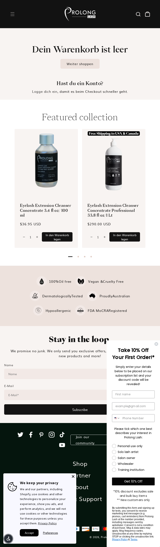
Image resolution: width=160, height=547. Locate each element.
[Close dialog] (156, 344)
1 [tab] (70, 256)
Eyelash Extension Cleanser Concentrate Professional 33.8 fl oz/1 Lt (113, 210)
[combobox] (116, 418)
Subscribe (80, 409)
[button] (12, 14)
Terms (133, 539)
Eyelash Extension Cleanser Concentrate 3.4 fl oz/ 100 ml (45, 210)
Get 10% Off (133, 481)
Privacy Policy (120, 539)
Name (8, 365)
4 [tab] (91, 256)
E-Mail (9, 386)
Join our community (85, 440)
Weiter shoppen (80, 63)
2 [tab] (78, 256)
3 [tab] (84, 256)
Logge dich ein (44, 91)
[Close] (73, 476)
